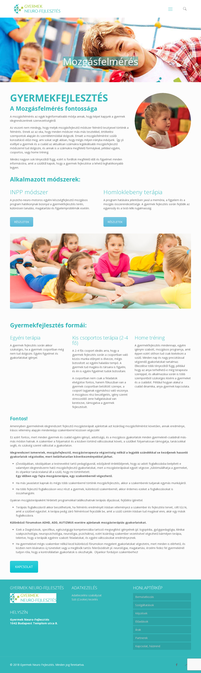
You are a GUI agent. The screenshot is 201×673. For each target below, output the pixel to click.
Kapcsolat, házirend (147, 646)
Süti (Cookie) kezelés (85, 599)
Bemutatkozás (144, 597)
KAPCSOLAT (24, 567)
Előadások (141, 621)
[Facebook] (177, 665)
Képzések (141, 613)
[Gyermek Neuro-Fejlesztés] (37, 9)
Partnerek (141, 638)
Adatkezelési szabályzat (87, 595)
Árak (138, 630)
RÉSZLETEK (21, 222)
